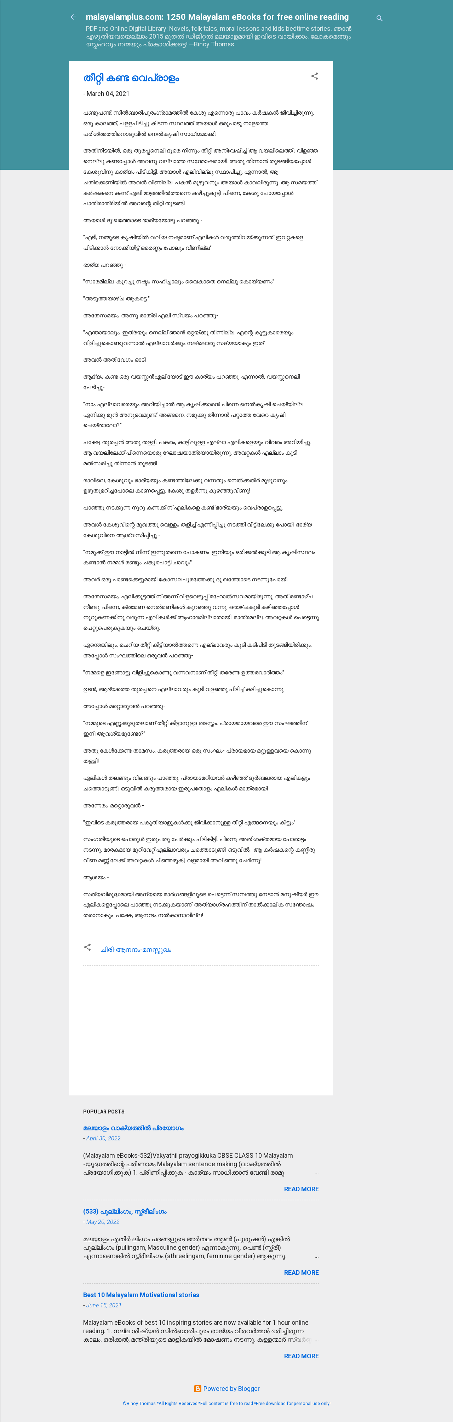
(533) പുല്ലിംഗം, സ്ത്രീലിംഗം (125, 1211)
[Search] (379, 19)
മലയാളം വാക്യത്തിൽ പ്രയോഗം (133, 1128)
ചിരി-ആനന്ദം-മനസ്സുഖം (136, 949)
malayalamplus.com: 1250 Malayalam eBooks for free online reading (217, 17)
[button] (314, 77)
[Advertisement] (361, 167)
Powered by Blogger (231, 1388)
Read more (301, 1189)
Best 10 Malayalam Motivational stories (141, 1295)
